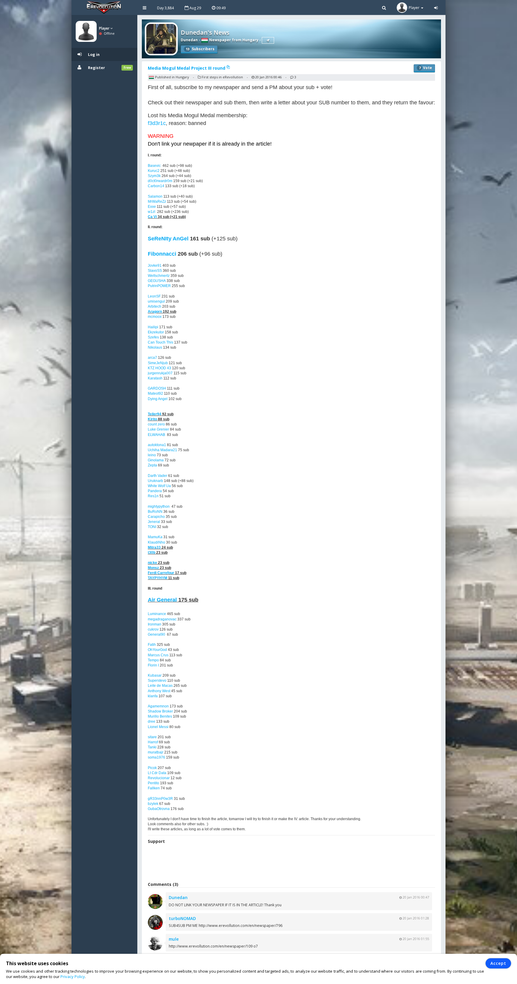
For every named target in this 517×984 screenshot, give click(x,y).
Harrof (153, 742)
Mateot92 (155, 393)
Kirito (152, 419)
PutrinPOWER (159, 286)
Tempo (153, 660)
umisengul (156, 301)
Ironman (154, 624)
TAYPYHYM (157, 578)
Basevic (154, 166)
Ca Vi (152, 217)
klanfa (153, 696)
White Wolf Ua (159, 486)
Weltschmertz (159, 276)
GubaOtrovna (159, 809)
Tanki (152, 747)
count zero (156, 424)
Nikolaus (155, 347)
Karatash (155, 378)
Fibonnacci (162, 254)
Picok (152, 768)
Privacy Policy (72, 976)
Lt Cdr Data (157, 773)
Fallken (154, 788)
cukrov (153, 629)
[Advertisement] (291, 863)
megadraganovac (162, 619)
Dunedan (189, 39)
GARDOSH (157, 388)
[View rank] (268, 40)
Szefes (153, 337)
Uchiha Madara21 (162, 450)
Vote (425, 67)
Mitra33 (154, 547)
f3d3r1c (157, 123)
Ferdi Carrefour (161, 573)
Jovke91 (155, 265)
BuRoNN (155, 511)
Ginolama (156, 460)
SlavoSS (155, 270)
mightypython (159, 506)
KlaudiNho (156, 542)
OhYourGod (157, 650)
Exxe (152, 207)
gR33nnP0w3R (160, 799)
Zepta (152, 465)
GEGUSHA (157, 281)
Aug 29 (194, 7)
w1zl (151, 212)
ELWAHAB (156, 435)
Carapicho (156, 517)
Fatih (152, 645)
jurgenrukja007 (160, 373)
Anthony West (159, 691)
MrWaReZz (157, 201)
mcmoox (155, 317)
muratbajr (155, 752)
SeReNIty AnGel (168, 239)
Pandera (155, 491)
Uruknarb (155, 481)
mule (174, 939)
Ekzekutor (156, 332)
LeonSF (154, 296)
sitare (152, 737)
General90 (156, 634)
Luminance (157, 614)
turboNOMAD (182, 918)
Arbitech (154, 306)
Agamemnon (158, 706)
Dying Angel (158, 399)
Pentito (153, 783)
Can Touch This (160, 342)
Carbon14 (156, 186)
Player (104, 28)
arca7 (152, 358)
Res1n (153, 496)
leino (152, 455)
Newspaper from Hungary (233, 39)
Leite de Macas (160, 686)
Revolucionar (159, 778)
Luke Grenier (158, 429)
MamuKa (155, 537)
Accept (498, 963)
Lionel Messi (158, 727)
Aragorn (155, 311)
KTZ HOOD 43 (159, 368)
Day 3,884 (165, 7)
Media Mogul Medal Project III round (187, 68)
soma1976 (156, 757)
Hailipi (153, 327)
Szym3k (154, 176)
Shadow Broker (160, 711)
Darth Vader (157, 476)
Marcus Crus (158, 655)
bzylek (153, 804)
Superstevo (157, 680)
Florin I (153, 665)
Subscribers (200, 48)
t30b (151, 552)
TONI (152, 527)
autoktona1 (157, 445)
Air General (162, 600)
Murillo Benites (160, 716)
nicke (152, 563)
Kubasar (155, 675)
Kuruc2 (153, 171)
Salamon (155, 196)
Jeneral (154, 522)
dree (151, 721)
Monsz (153, 568)
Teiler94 (154, 414)
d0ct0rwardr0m (160, 181)
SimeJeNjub (158, 363)
